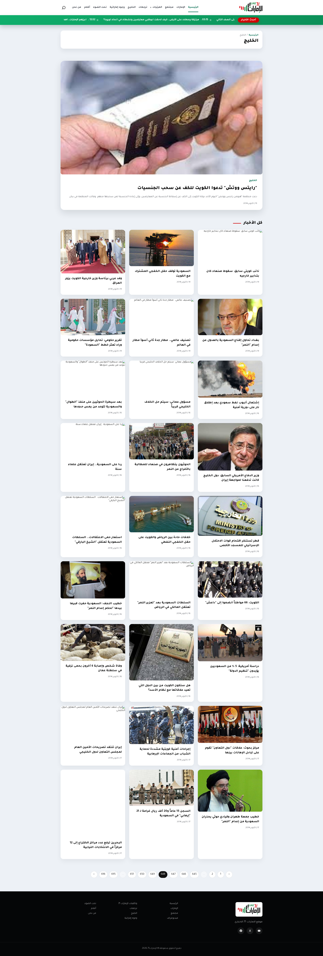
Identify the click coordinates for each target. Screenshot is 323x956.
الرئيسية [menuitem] (193, 7)
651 (132, 874)
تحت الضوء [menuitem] (100, 7)
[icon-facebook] (241, 930)
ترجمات (133, 908)
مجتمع (174, 913)
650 (142, 874)
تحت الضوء (90, 903)
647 (173, 874)
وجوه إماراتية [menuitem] (117, 7)
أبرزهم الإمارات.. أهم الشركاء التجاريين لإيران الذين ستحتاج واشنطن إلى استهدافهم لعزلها (94, 20)
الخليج (134, 913)
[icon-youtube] (259, 930)
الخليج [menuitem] (132, 7)
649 (152, 874)
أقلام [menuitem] (87, 7)
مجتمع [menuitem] (169, 7)
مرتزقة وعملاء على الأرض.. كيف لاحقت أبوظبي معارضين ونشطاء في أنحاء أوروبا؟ (212, 20)
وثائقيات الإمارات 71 (127, 903)
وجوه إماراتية (131, 918)
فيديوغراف (172, 918)
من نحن (92, 913)
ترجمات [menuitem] (143, 7)
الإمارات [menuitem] (180, 7)
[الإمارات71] (250, 7)
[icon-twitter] (250, 930)
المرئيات (156, 7)
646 (184, 874)
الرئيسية (253, 35)
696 (103, 874)
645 (194, 874)
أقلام (93, 908)
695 (113, 874)
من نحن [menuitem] (76, 7)
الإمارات (174, 908)
